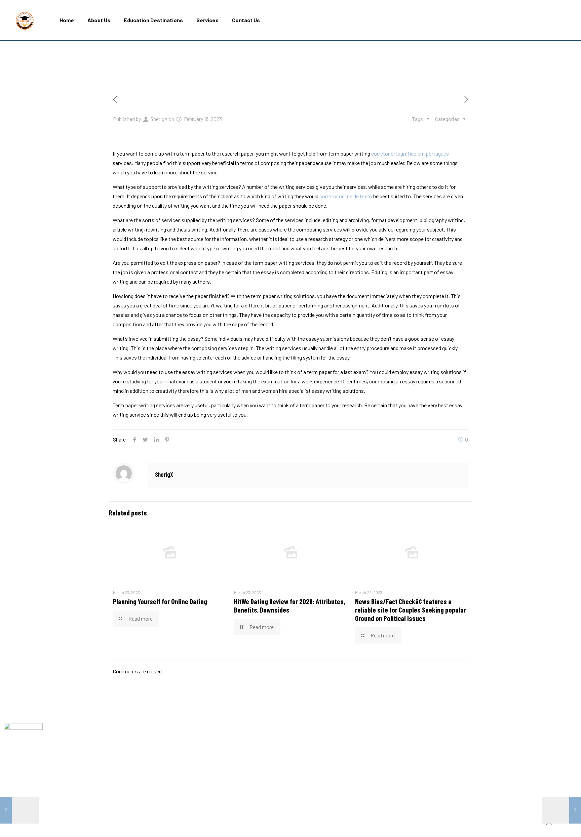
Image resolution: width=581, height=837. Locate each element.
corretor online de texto (345, 196)
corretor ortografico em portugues (410, 153)
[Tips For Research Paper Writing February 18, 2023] (19, 810)
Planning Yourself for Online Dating (160, 601)
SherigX (158, 119)
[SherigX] (25, 20)
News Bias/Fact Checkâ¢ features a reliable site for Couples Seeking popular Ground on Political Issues (410, 609)
